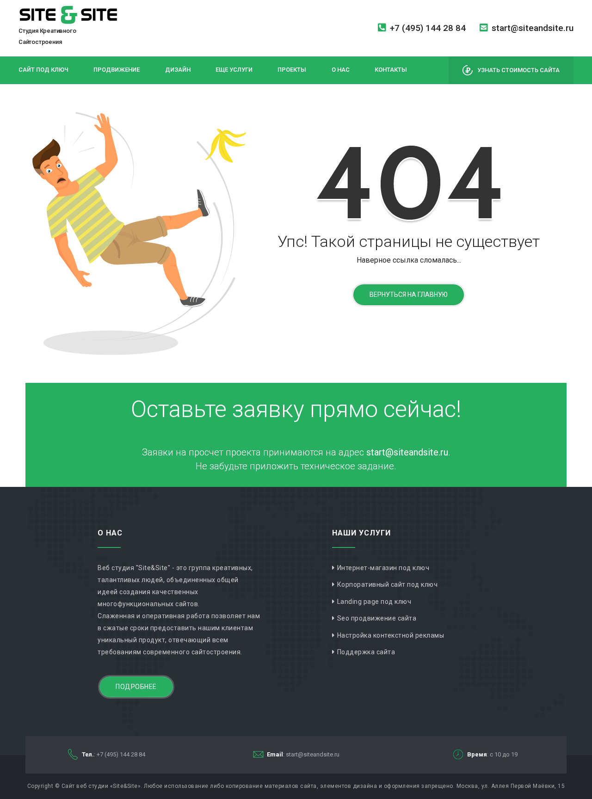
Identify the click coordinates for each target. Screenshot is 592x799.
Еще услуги (234, 69)
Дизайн (178, 69)
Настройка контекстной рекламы (390, 635)
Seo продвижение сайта (377, 618)
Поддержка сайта (366, 652)
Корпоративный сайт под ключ (387, 584)
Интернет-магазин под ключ (383, 568)
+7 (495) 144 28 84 (428, 28)
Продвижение (116, 69)
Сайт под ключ (43, 69)
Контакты (391, 69)
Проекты (292, 69)
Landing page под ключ (374, 601)
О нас (341, 69)
